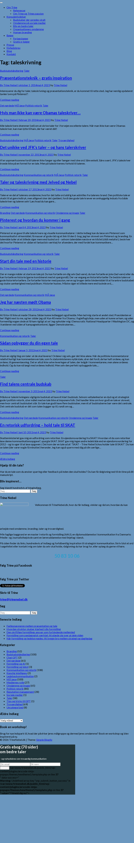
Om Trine (12, 7)
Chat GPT (12, 657)
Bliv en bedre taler (23, 26)
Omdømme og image (67, 212)
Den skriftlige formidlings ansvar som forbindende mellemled (41, 632)
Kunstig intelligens (17, 673)
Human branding (22, 32)
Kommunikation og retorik (39, 174)
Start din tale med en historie (25, 261)
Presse (10, 44)
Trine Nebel (60, 85)
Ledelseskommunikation (20, 676)
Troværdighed (66, 140)
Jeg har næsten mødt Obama (25, 302)
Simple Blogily (44, 739)
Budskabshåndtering (11, 70)
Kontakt (11, 54)
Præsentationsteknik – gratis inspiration (36, 78)
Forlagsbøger (20, 38)
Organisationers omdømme (28, 29)
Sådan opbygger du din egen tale (29, 343)
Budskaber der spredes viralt (29, 19)
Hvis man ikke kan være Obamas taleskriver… (40, 112)
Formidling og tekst (17, 666)
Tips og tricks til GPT (19, 701)
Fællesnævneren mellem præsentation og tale (32, 625)
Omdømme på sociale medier (29, 22)
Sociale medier (15, 694)
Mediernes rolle (15, 682)
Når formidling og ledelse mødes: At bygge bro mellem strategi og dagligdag (49, 638)
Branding (5, 212)
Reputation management (20, 691)
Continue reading (9, 99)
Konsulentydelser (16, 16)
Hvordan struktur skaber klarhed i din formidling (34, 629)
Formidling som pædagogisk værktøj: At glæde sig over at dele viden (45, 635)
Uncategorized (15, 707)
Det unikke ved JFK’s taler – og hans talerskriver (43, 147)
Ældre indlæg (7, 458)
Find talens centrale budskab (25, 384)
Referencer (19, 10)
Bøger (10, 35)
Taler (27, 70)
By (9, 85)
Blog (9, 51)
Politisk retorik (33, 105)
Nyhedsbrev (13, 47)
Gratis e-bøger (21, 41)
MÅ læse (20, 105)
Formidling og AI (16, 663)
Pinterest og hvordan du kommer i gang (35, 220)
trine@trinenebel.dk (14, 599)
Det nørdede (7, 105)
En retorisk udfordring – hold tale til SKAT (37, 425)
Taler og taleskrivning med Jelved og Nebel (38, 182)
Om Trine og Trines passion (28, 13)
